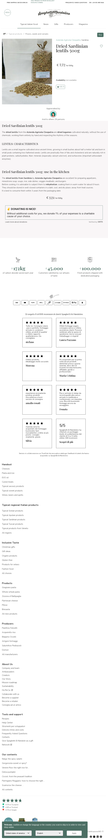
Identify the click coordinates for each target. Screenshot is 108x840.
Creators (6, 675)
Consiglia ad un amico (11, 705)
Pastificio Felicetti (9, 628)
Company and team (10, 668)
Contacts (6, 737)
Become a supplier (10, 697)
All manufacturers (10, 654)
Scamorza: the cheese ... (12, 785)
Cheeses (6, 468)
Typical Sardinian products (13, 519)
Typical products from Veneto (15, 528)
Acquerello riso (9, 632)
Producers (68, 24)
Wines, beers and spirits (12, 495)
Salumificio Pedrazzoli (11, 645)
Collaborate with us (10, 694)
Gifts (56, 24)
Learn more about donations (16, 222)
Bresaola (6, 609)
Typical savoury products (13, 486)
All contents (7, 789)
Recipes (5, 718)
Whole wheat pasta (11, 592)
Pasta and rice (8, 473)
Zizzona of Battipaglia (11, 596)
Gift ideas (6, 551)
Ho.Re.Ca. (6, 690)
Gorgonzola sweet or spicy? (14, 763)
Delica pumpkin (9, 772)
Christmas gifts (8, 547)
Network (6, 744)
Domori (5, 650)
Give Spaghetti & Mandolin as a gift (17, 740)
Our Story (6, 679)
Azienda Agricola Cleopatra (68, 40)
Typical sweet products (12, 490)
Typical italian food (29, 24)
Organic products (9, 555)
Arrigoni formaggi (10, 641)
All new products (9, 614)
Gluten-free (7, 560)
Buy (100, 34)
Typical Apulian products (13, 515)
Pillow (5, 605)
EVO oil (5, 477)
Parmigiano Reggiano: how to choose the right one (23, 780)
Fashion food (7, 569)
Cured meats (7, 482)
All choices (7, 573)
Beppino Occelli (9, 636)
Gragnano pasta (9, 587)
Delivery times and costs (13, 730)
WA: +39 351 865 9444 (96, 3)
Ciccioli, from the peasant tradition (17, 776)
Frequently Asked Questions (14, 733)
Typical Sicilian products (12, 510)
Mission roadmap (9, 682)
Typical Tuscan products (12, 524)
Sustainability (8, 686)
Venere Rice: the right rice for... (15, 767)
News (46, 24)
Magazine (83, 24)
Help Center (7, 722)
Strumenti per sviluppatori (13, 726)
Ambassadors (8, 671)
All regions (7, 533)
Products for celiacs (10, 564)
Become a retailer (10, 701)
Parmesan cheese (10, 600)
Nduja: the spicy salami (12, 759)
